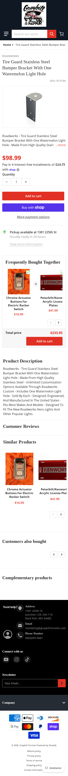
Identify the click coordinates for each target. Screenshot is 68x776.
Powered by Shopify (46, 745)
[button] (6, 34)
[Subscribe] (62, 683)
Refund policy (34, 751)
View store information (26, 244)
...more (61, 145)
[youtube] (6, 659)
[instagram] (16, 659)
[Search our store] (51, 34)
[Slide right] (58, 322)
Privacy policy (34, 755)
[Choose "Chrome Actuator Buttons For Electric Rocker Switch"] (28, 272)
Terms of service (34, 760)
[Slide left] (50, 322)
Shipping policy (34, 765)
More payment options (33, 217)
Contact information (34, 769)
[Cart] (62, 34)
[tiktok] (27, 659)
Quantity (8, 174)
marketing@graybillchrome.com (45, 628)
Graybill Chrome (27, 745)
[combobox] (34, 34)
